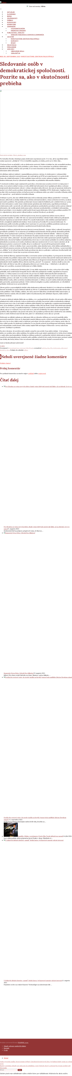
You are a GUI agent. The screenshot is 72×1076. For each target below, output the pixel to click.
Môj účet (10, 49)
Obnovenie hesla (17, 51)
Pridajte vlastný (5, 363)
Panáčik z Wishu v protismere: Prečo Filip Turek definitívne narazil (40, 836)
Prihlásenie (11, 47)
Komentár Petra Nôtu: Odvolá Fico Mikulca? (19, 673)
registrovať (42, 373)
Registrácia (11, 45)
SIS (51, 348)
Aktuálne (11, 12)
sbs (48, 348)
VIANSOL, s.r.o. (23, 1042)
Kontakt (6, 1048)
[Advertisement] (36, 1013)
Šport (13, 43)
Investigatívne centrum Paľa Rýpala (25, 39)
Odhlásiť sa (15, 53)
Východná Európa (18, 28)
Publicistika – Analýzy (15, 32)
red (2, 56)
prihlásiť (31, 373)
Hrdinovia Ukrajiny (18, 30)
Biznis (9, 16)
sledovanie (56, 348)
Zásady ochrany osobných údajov (15, 1046)
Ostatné (10, 37)
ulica (8, 350)
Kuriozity (14, 41)
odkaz (26, 350)
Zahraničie (11, 26)
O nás (6, 1050)
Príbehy (10, 20)
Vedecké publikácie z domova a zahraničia (27, 35)
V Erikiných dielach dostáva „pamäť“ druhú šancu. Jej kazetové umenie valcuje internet (33, 980)
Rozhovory (11, 22)
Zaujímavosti (12, 18)
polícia (44, 348)
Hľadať (6, 1058)
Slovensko (11, 14)
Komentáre (11, 24)
